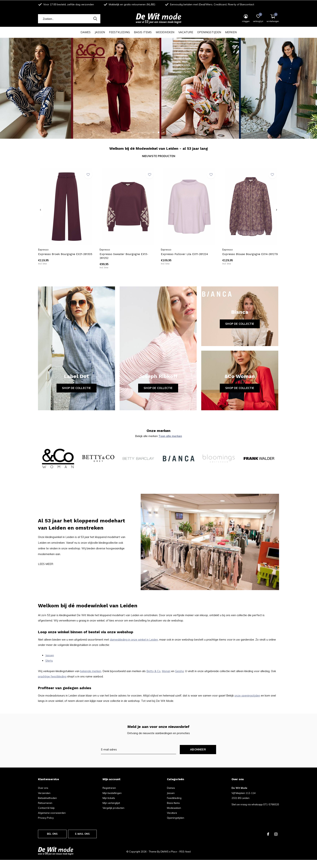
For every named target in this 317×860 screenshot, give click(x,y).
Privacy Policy (46, 817)
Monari (166, 671)
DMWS (165, 851)
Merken (231, 32)
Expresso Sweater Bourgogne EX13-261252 (124, 256)
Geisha (179, 671)
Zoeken (95, 18)
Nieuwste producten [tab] (158, 156)
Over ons (43, 787)
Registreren (109, 787)
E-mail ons (82, 833)
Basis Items (143, 32)
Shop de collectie (76, 388)
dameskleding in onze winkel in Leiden (134, 639)
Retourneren (45, 802)
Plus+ (174, 851)
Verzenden (44, 793)
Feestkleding (119, 32)
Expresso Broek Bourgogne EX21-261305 (65, 254)
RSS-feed (185, 851)
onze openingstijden (247, 695)
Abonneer (198, 749)
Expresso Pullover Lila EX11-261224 (184, 254)
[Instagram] (276, 834)
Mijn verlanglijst (111, 802)
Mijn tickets (109, 798)
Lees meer (45, 564)
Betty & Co (153, 671)
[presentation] (40, 210)
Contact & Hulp (46, 807)
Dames (86, 32)
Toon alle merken (170, 436)
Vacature (185, 32)
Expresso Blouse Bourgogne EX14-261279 (250, 254)
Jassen (100, 32)
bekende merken (90, 671)
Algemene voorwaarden (52, 812)
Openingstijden (209, 32)
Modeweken (165, 32)
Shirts (49, 660)
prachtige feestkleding (52, 676)
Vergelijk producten (113, 807)
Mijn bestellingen (112, 793)
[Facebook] (268, 834)
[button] (153, 132)
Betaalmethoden (47, 798)
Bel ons (52, 833)
